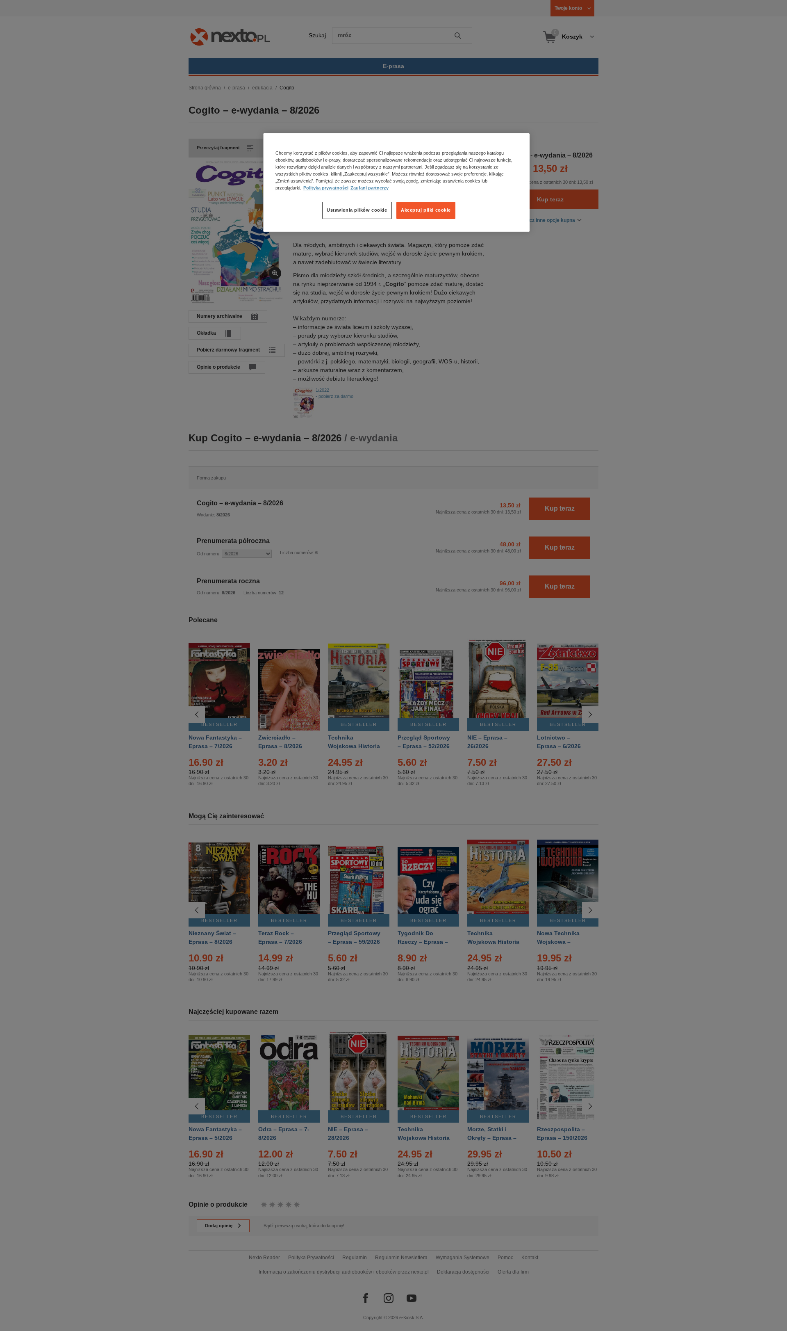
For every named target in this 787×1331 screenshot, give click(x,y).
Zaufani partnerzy (369, 187)
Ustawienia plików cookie (357, 210)
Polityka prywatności (325, 187)
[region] (396, 182)
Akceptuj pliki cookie (426, 210)
